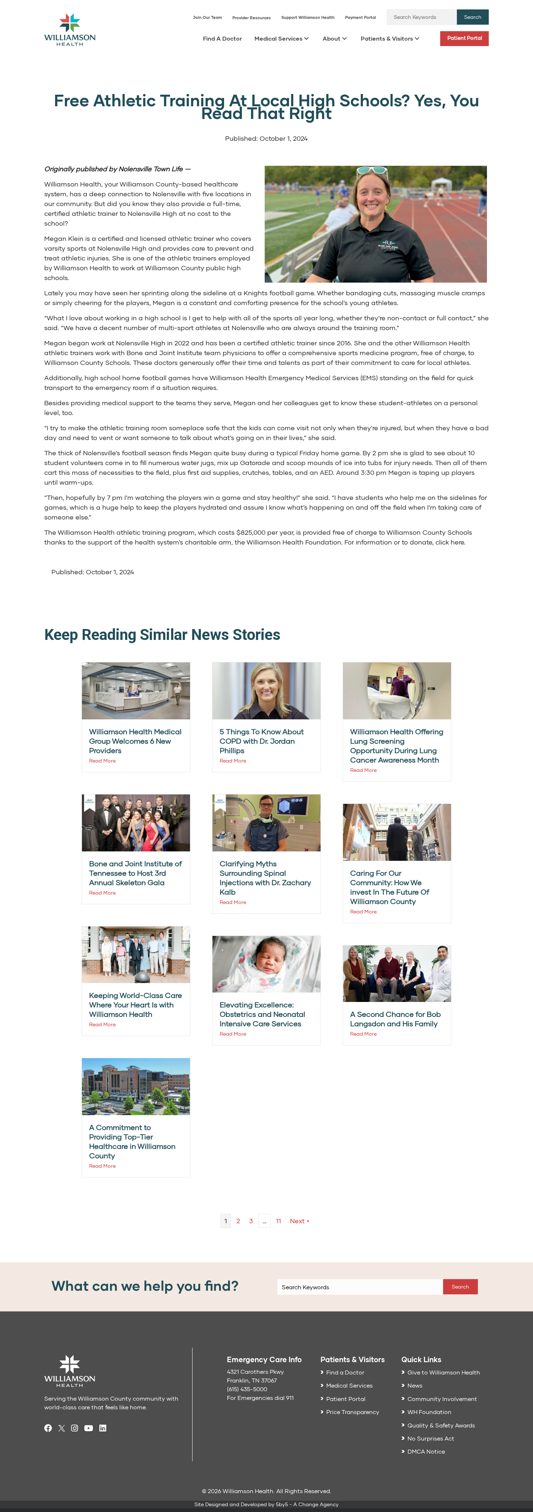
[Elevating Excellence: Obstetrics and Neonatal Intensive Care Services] (266, 963)
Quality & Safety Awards (441, 1425)
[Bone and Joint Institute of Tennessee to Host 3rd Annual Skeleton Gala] (136, 822)
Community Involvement (442, 1398)
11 (278, 1221)
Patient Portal (464, 38)
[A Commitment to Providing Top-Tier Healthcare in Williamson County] (136, 1086)
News (415, 1385)
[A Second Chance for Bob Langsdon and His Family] (397, 973)
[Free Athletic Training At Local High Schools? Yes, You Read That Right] (376, 223)
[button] (473, 17)
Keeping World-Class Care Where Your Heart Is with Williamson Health (135, 1004)
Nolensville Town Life (151, 169)
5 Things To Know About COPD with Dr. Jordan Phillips (262, 741)
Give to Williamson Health (444, 1372)
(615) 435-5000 (247, 1388)
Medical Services (278, 38)
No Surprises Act (431, 1438)
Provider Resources (251, 17)
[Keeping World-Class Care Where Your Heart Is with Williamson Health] (136, 954)
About (331, 38)
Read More (102, 760)
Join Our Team (207, 17)
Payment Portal (360, 17)
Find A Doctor (222, 38)
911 (290, 1397)
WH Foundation (429, 1411)
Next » (299, 1221)
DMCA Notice (426, 1451)
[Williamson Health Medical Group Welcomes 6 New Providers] (136, 690)
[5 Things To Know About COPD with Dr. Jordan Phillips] (266, 690)
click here (449, 542)
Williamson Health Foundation (294, 542)
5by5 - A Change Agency (307, 1504)
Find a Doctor (345, 1372)
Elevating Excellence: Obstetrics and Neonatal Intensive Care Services (262, 1014)
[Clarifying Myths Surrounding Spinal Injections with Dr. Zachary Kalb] (266, 822)
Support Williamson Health (308, 17)
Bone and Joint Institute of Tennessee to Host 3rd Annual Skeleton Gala (135, 873)
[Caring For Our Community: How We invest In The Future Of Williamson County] (397, 832)
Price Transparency (352, 1411)
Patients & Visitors (387, 38)
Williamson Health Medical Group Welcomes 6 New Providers (135, 741)
